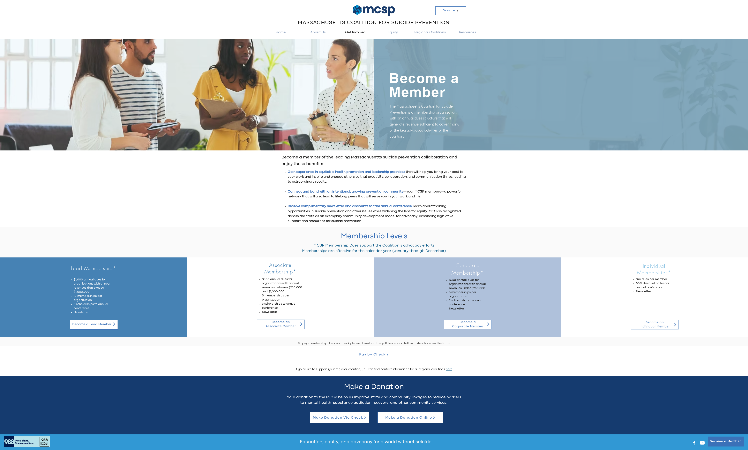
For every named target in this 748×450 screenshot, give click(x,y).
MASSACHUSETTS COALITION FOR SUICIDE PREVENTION (374, 22)
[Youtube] (702, 443)
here (449, 369)
